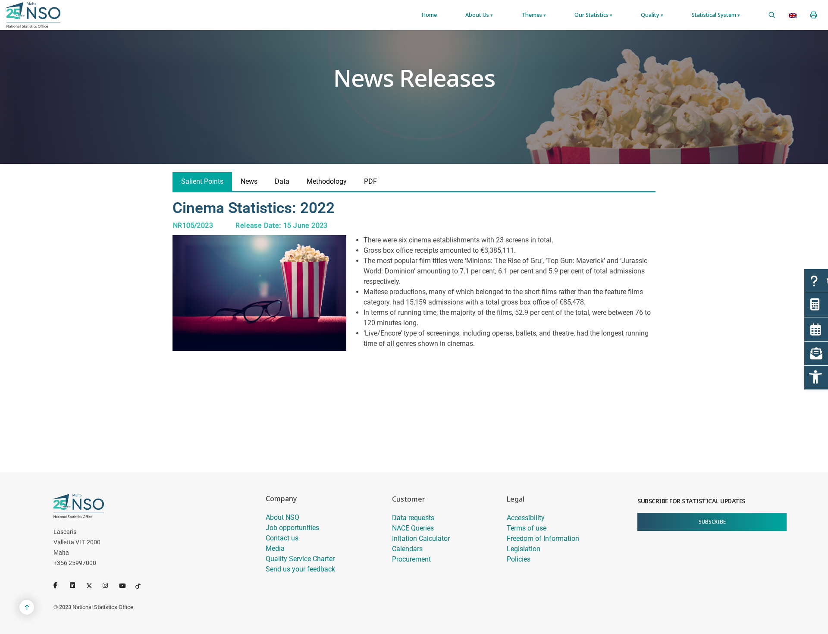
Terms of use (526, 528)
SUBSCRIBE (712, 521)
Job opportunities (292, 528)
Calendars (407, 549)
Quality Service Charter (300, 559)
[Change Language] (793, 15)
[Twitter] (92, 585)
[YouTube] (125, 585)
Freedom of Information (543, 538)
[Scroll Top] (26, 607)
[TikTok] (141, 585)
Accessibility (526, 518)
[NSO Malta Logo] (33, 15)
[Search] (771, 15)
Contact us (282, 538)
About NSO (282, 517)
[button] (816, 377)
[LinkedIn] (76, 585)
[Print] (813, 15)
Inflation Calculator (421, 538)
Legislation (523, 549)
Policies (518, 559)
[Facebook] (59, 585)
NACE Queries (413, 528)
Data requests (413, 518)
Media (275, 548)
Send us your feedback (300, 569)
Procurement (411, 559)
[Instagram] (109, 585)
